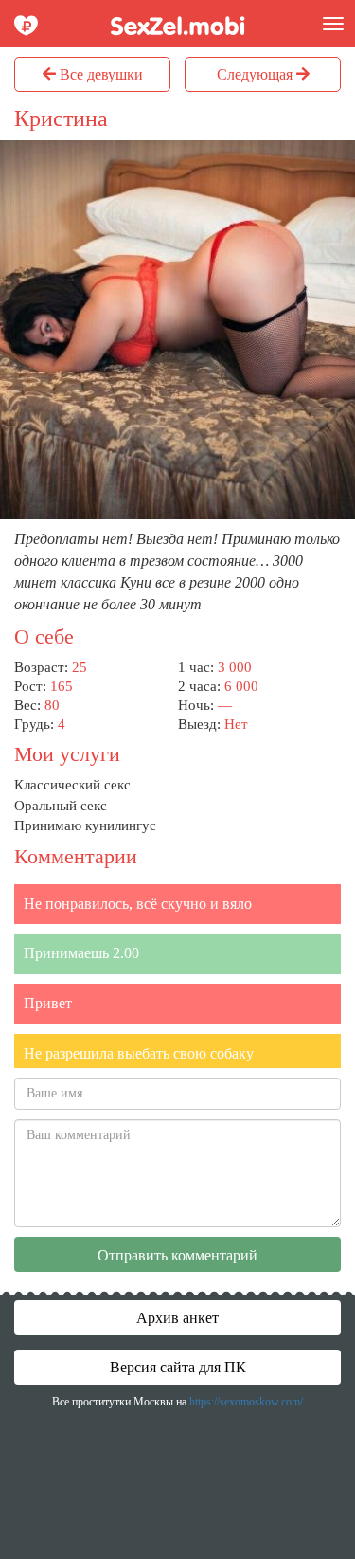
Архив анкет (177, 1318)
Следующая (256, 74)
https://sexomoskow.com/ (246, 1401)
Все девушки (99, 74)
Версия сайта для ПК (178, 1367)
